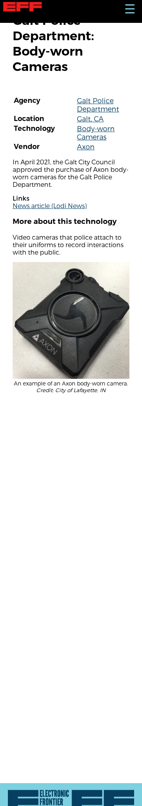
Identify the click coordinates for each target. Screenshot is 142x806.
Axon (86, 146)
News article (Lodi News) (50, 205)
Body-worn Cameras (96, 132)
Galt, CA (90, 118)
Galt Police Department (98, 104)
